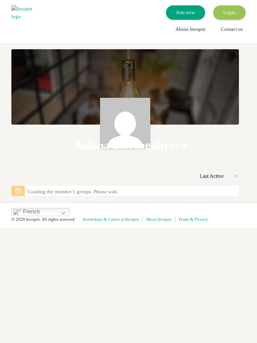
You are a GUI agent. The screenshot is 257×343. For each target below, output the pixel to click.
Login (229, 12)
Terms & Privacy (193, 219)
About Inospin (190, 29)
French (31, 211)
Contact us (232, 29)
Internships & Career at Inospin (111, 219)
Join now (185, 12)
